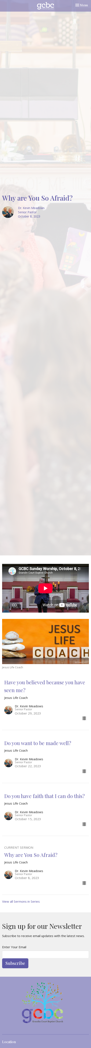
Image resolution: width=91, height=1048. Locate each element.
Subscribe (15, 963)
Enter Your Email (14, 947)
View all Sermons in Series (21, 901)
